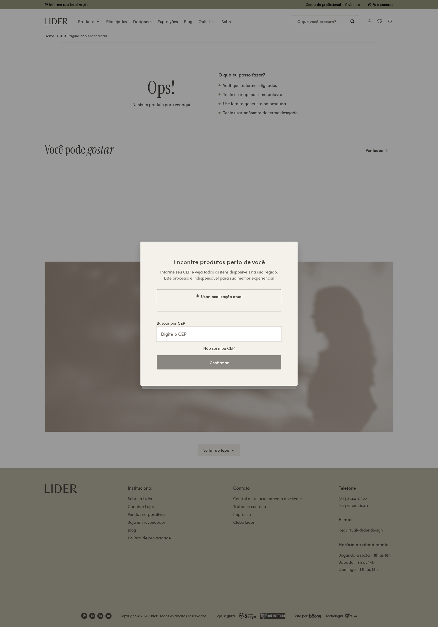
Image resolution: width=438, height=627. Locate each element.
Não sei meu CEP (219, 348)
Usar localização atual (222, 296)
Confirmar (219, 362)
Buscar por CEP (171, 323)
